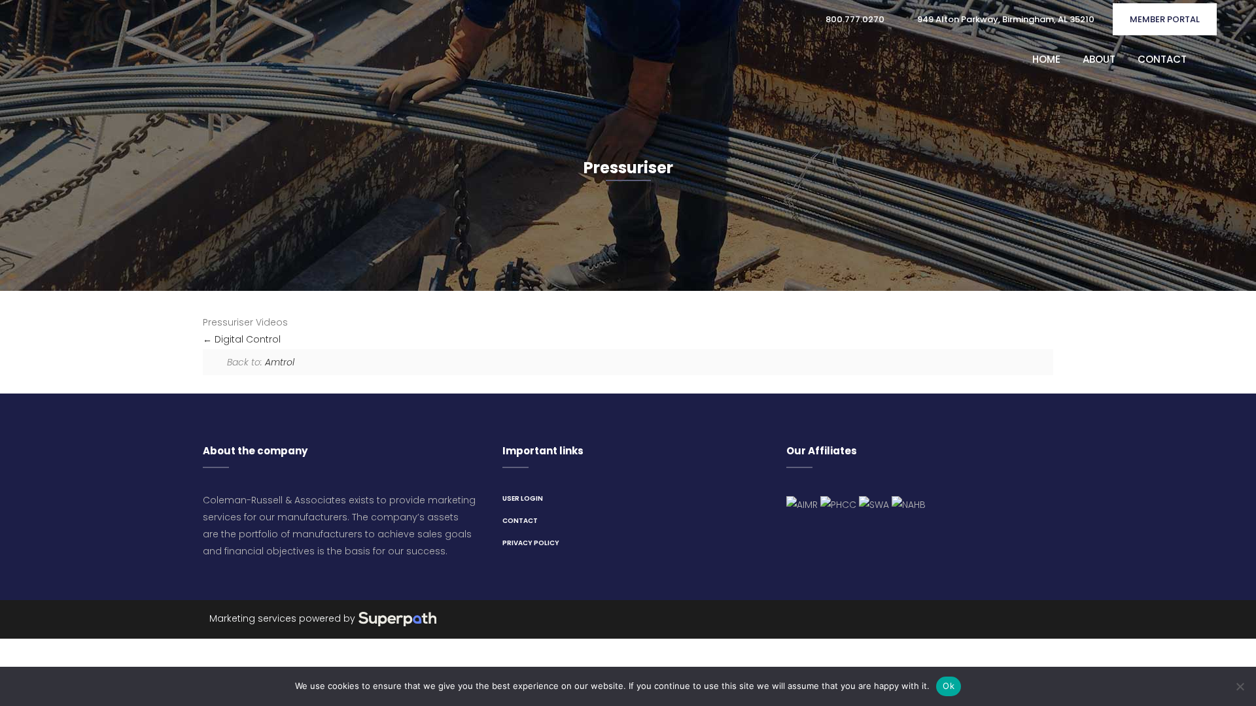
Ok (948, 686)
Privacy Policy (530, 543)
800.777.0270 (854, 19)
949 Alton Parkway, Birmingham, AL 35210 (1004, 19)
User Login (522, 498)
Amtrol (279, 362)
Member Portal (1165, 19)
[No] (1239, 686)
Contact (520, 521)
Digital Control (246, 339)
